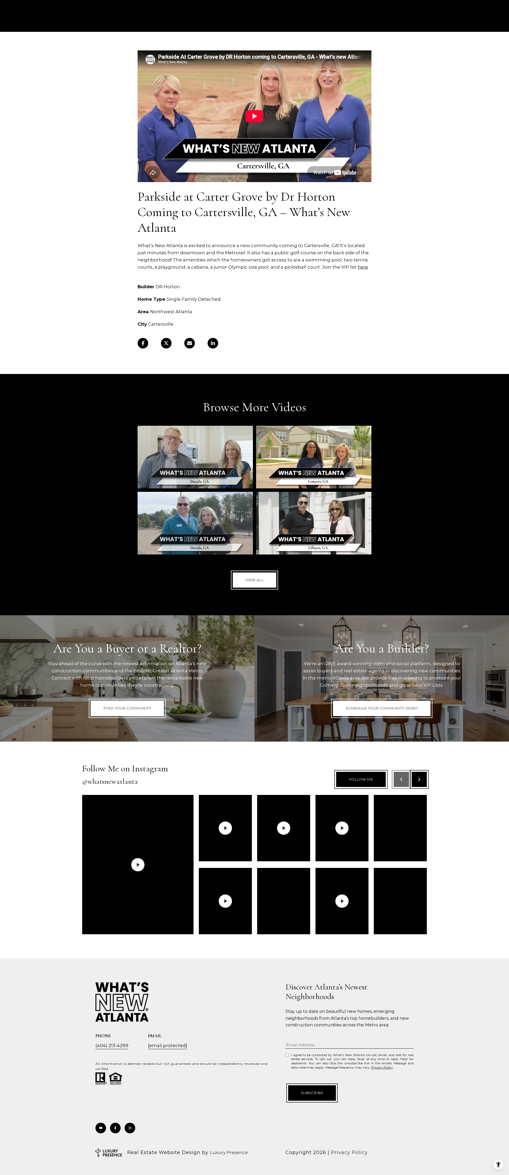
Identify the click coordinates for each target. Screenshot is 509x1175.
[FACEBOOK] (115, 1128)
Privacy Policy (382, 1067)
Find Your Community (127, 708)
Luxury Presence (229, 1152)
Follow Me (361, 779)
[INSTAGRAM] (130, 1128)
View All (254, 580)
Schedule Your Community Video (382, 708)
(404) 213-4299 (111, 1045)
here (363, 267)
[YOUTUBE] (100, 1128)
